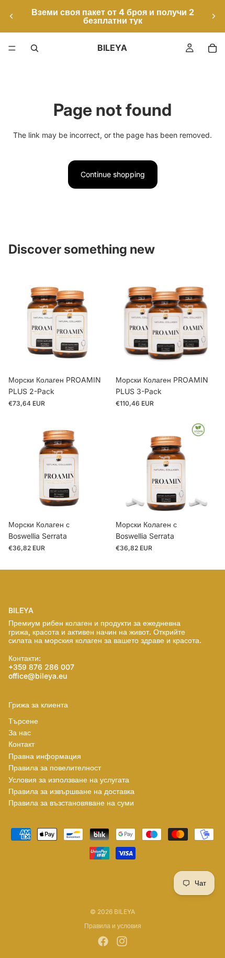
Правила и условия (112, 926)
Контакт (21, 743)
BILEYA (124, 912)
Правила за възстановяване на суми (71, 802)
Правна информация (44, 756)
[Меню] (12, 48)
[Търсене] (34, 48)
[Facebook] (103, 941)
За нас (19, 732)
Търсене (23, 720)
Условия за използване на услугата (68, 779)
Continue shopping (113, 174)
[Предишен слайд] (11, 16)
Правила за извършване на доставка (71, 791)
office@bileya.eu (37, 675)
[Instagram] (122, 941)
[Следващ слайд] (213, 16)
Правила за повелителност (54, 767)
